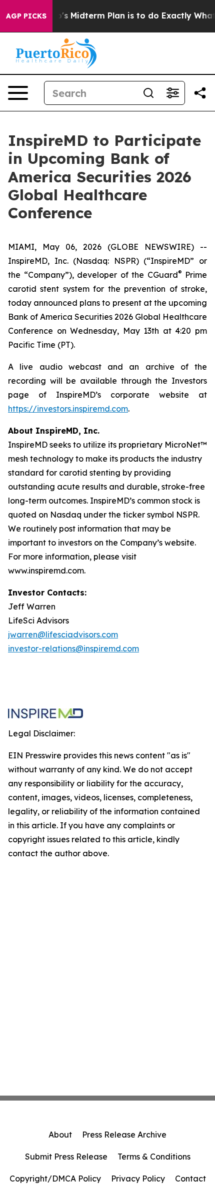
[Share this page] (200, 93)
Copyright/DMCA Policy (55, 1179)
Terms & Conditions (154, 1157)
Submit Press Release (66, 1157)
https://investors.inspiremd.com (68, 409)
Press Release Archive (124, 1135)
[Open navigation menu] (18, 93)
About (60, 1135)
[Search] (148, 92)
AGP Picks (26, 15)
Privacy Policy (138, 1179)
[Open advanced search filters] (172, 92)
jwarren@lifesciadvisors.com (63, 634)
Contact (190, 1179)
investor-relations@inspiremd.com (73, 648)
